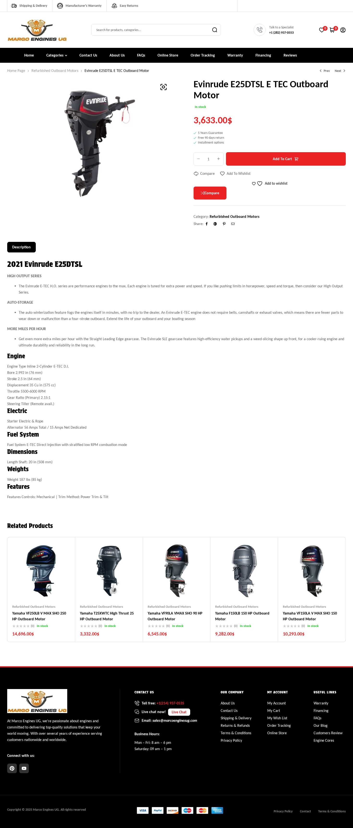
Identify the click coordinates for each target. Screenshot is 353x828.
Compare (207, 173)
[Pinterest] (12, 768)
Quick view (50, 590)
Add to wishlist (238, 173)
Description (21, 247)
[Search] (214, 30)
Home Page (16, 70)
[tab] (21, 247)
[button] (163, 87)
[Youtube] (24, 768)
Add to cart (282, 159)
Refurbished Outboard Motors (54, 70)
